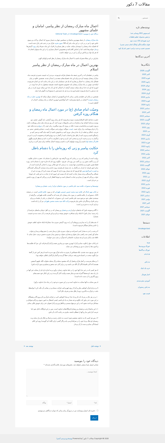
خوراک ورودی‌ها (144, 246)
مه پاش (147, 262)
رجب (69, 210)
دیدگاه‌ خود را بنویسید (90, 34)
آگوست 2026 (145, 70)
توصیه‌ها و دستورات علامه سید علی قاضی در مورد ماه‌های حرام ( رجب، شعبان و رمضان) (66, 186)
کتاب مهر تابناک (90, 192)
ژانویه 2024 (145, 104)
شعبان (64, 210)
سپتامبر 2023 (145, 116)
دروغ (40, 126)
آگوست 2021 (145, 211)
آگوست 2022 (145, 165)
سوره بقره (59, 43)
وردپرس (147, 254)
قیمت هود (146, 293)
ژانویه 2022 (145, 192)
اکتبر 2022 (146, 158)
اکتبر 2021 (146, 203)
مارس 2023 (145, 139)
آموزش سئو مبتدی (143, 281)
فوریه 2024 (145, 101)
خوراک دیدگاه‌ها (144, 250)
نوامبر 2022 (145, 154)
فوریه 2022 (146, 188)
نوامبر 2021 (145, 199)
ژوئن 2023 (146, 127)
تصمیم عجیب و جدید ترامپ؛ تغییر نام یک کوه (134, 48)
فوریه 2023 (145, 142)
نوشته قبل (96, 346)
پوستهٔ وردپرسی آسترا (64, 438)
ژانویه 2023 (145, 146)
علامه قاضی (42, 192)
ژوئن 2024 (146, 89)
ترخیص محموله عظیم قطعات (139, 37)
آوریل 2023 (146, 135)
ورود (148, 242)
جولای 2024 (145, 86)
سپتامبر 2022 (145, 161)
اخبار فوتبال (146, 274)
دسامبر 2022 (145, 150)
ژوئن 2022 (146, 173)
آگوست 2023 (145, 120)
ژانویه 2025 (145, 82)
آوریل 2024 (146, 93)
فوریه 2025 (146, 78)
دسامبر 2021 (145, 195)
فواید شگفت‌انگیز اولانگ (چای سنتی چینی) (135, 44)
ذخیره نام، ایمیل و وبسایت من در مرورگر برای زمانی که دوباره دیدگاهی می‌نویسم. (66, 411)
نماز (95, 49)
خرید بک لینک (145, 268)
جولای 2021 (145, 214)
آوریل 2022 (146, 180)
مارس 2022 (145, 184)
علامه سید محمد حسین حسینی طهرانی (68, 192)
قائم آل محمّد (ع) (92, 141)
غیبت (71, 129)
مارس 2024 (145, 97)
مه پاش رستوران (144, 287)
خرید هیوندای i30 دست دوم (140, 41)
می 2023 (146, 131)
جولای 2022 (145, 169)
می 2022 (146, 177)
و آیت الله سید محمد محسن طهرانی (56, 201)
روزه (34, 46)
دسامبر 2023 (145, 108)
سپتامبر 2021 (145, 207)
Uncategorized (144, 228)
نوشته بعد (28, 346)
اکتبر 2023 (146, 112)
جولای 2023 (145, 123)
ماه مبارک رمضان (92, 40)
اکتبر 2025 (146, 74)
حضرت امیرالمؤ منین (89, 171)
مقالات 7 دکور (138, 4)
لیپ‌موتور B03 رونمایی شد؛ (140, 33)
